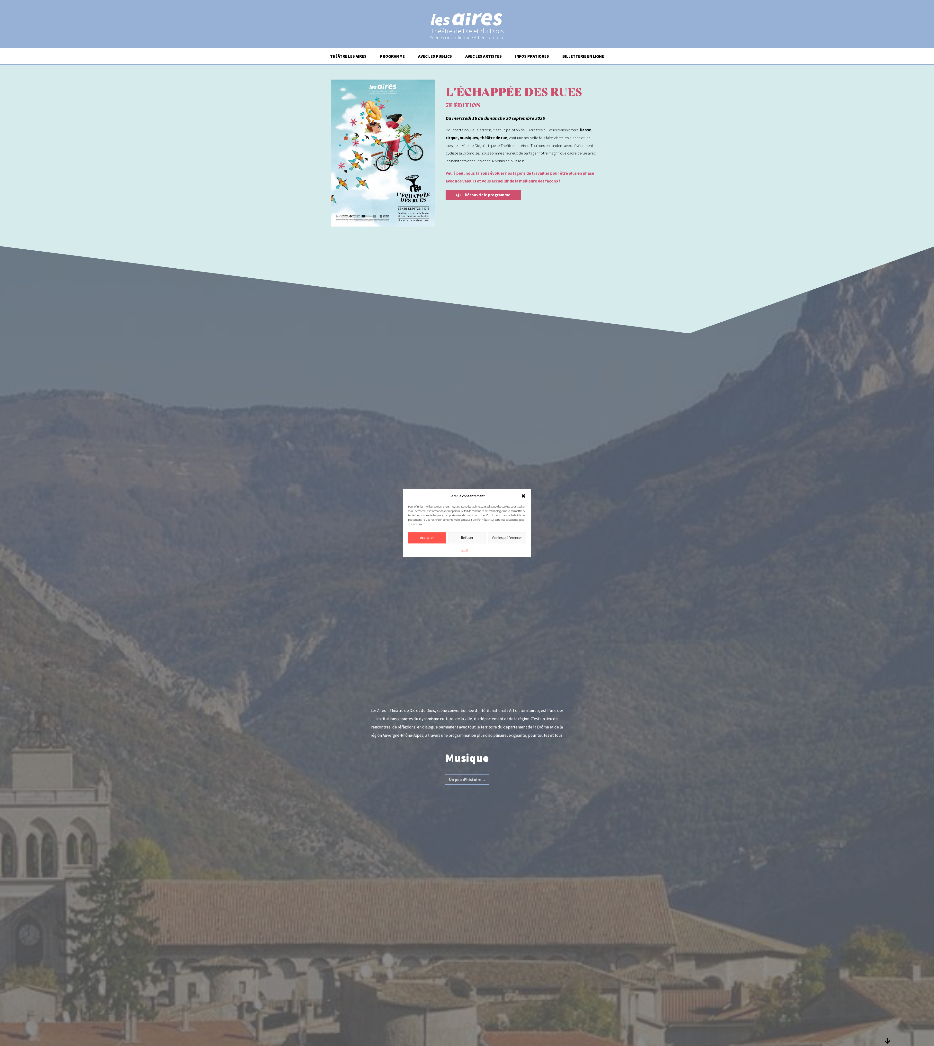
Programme (392, 56)
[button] (523, 496)
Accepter (427, 537)
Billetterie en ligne (583, 56)
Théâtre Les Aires (348, 56)
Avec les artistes (483, 56)
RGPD (464, 550)
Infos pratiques (532, 56)
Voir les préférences (507, 537)
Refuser (467, 537)
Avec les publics (435, 56)
